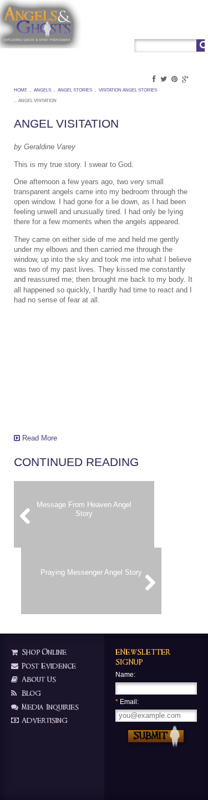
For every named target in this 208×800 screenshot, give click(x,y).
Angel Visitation (37, 100)
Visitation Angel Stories (128, 90)
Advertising (43, 720)
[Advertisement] (69, 367)
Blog (30, 693)
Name (124, 675)
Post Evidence (47, 666)
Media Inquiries (49, 707)
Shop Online (43, 652)
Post (152, 26)
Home (20, 90)
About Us (37, 679)
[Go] (200, 45)
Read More (38, 438)
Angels (42, 90)
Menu (196, 26)
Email (126, 702)
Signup (174, 26)
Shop (133, 26)
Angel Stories (75, 90)
